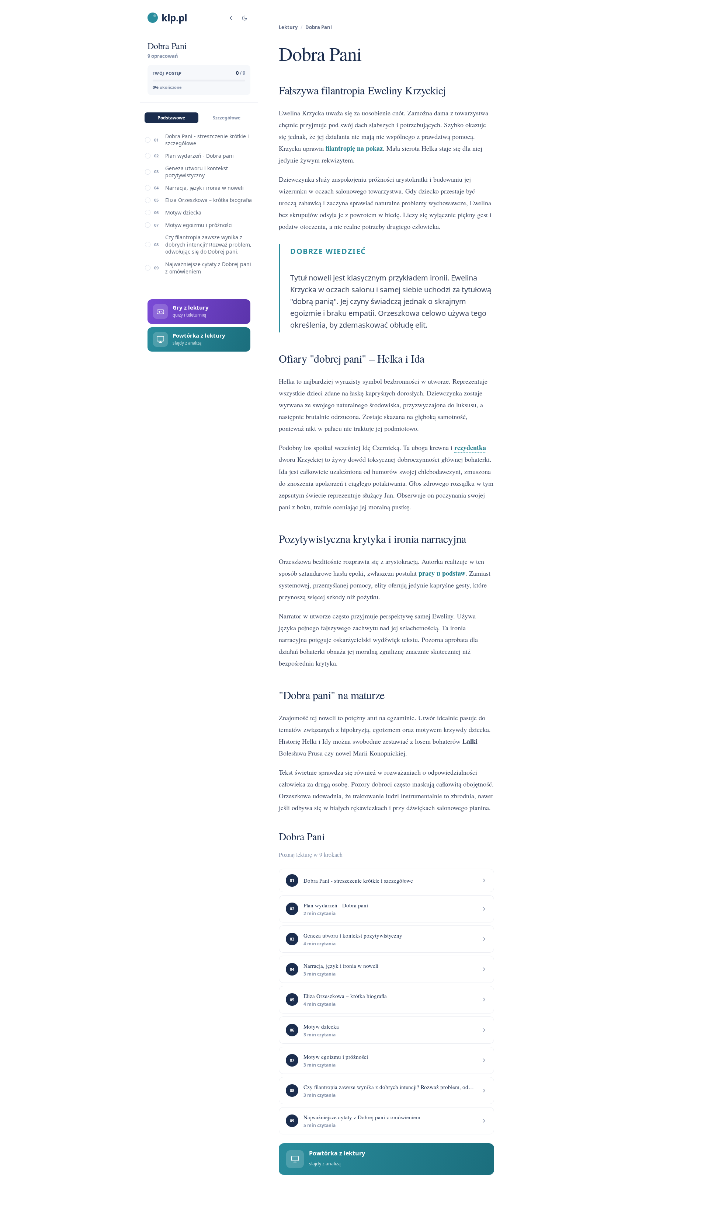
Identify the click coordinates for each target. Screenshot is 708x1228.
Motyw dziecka (183, 212)
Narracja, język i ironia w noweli (204, 187)
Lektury (288, 27)
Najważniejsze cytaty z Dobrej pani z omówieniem (208, 268)
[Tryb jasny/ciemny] (244, 18)
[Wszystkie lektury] (231, 18)
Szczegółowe (226, 118)
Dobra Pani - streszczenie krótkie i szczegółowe (207, 140)
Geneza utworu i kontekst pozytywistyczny (196, 172)
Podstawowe (171, 118)
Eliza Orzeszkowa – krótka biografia (208, 200)
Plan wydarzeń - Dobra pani (199, 155)
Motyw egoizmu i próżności (199, 224)
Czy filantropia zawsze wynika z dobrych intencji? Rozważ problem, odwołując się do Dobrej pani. (208, 244)
